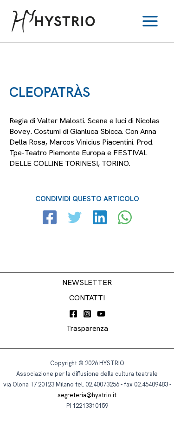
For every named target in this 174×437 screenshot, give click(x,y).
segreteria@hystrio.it (87, 395)
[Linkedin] (100, 218)
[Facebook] (50, 218)
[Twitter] (75, 218)
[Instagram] (87, 314)
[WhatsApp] (125, 218)
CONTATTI (87, 298)
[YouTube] (101, 314)
